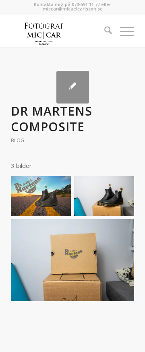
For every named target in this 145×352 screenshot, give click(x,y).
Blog (17, 140)
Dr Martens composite (51, 119)
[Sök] (104, 31)
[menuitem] (104, 31)
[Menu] (123, 31)
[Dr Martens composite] (72, 87)
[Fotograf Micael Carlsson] (60, 31)
